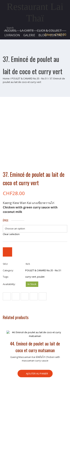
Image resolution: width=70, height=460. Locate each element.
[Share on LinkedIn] (42, 296)
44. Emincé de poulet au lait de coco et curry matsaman (35, 346)
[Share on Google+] (34, 296)
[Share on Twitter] (16, 296)
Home (6, 78)
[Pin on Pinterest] (25, 296)
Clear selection (11, 234)
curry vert (30, 276)
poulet (40, 276)
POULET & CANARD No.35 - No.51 (30, 78)
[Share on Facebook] (7, 296)
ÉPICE (5, 220)
